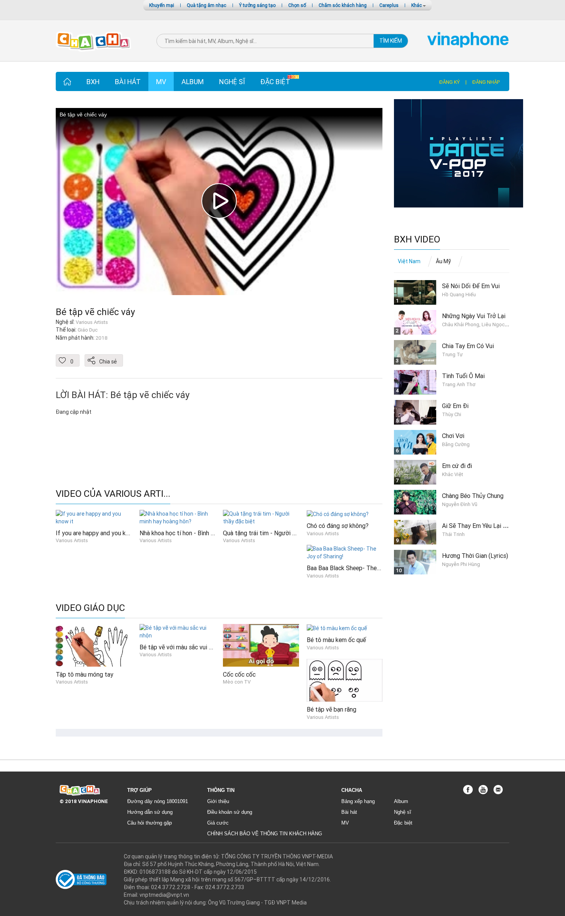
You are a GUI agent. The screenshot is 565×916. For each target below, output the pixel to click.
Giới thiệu (218, 801)
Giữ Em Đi (455, 406)
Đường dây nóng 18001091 (157, 801)
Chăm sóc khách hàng (343, 5)
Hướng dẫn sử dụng (150, 812)
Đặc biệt (275, 81)
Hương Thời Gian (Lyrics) (475, 555)
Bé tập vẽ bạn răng (331, 709)
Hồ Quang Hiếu (459, 294)
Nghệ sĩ (232, 81)
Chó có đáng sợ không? (338, 525)
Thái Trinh (453, 534)
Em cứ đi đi (457, 466)
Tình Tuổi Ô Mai (463, 376)
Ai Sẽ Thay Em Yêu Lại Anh (477, 525)
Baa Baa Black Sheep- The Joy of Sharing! (363, 568)
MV (161, 81)
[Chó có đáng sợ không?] (338, 513)
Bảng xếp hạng (358, 801)
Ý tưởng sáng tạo (257, 5)
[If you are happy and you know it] (94, 516)
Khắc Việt (452, 474)
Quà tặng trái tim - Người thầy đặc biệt (275, 533)
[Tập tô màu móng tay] (94, 644)
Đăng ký (449, 82)
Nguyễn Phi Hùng (461, 564)
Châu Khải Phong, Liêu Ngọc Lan (478, 324)
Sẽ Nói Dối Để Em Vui (471, 286)
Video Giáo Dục (90, 608)
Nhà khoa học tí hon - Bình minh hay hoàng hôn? (203, 533)
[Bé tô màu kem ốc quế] (337, 627)
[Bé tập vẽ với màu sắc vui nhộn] (178, 630)
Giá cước (218, 823)
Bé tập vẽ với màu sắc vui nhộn (180, 647)
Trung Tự (452, 354)
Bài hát (128, 81)
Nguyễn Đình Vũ (459, 504)
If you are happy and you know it (99, 533)
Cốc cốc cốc (239, 674)
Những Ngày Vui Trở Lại (473, 316)
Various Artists (72, 540)
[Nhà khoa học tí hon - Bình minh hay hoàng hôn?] (178, 516)
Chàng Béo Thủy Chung (473, 495)
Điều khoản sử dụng (229, 812)
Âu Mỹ (443, 261)
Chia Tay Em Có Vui (468, 346)
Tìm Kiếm (390, 40)
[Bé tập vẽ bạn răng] (345, 680)
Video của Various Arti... (113, 494)
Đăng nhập (486, 82)
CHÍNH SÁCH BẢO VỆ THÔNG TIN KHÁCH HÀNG (264, 833)
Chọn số (297, 5)
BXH (93, 81)
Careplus (389, 5)
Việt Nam (409, 261)
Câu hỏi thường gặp (149, 823)
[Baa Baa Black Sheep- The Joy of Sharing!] (345, 552)
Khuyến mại (161, 5)
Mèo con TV (237, 682)
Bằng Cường (456, 444)
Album (192, 81)
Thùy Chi (451, 414)
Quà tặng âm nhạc (206, 5)
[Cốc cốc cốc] (261, 644)
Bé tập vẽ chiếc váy (95, 311)
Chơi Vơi (453, 436)
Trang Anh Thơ (458, 384)
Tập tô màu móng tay (84, 674)
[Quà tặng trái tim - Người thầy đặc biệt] (261, 516)
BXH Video (417, 239)
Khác (417, 5)
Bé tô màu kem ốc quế (336, 640)
